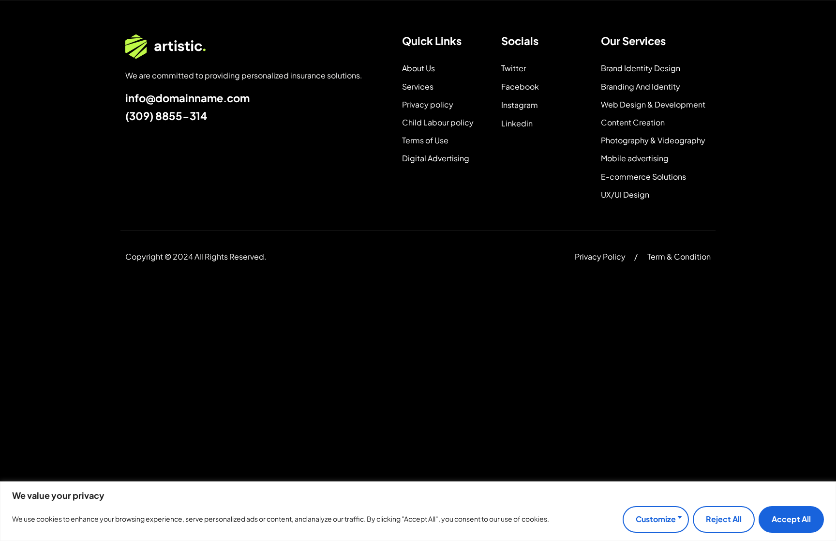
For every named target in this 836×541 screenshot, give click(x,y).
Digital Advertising (435, 158)
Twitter (513, 68)
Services (417, 86)
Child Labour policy (438, 122)
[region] (418, 511)
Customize (656, 519)
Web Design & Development (653, 104)
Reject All (724, 519)
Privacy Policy (600, 256)
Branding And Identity (640, 86)
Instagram (519, 105)
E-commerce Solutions (643, 176)
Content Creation (633, 122)
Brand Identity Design (640, 68)
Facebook (520, 86)
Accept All (791, 519)
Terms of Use (425, 140)
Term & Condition (679, 256)
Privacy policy (427, 104)
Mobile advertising (635, 158)
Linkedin (517, 123)
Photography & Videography (653, 140)
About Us (418, 68)
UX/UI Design (625, 194)
